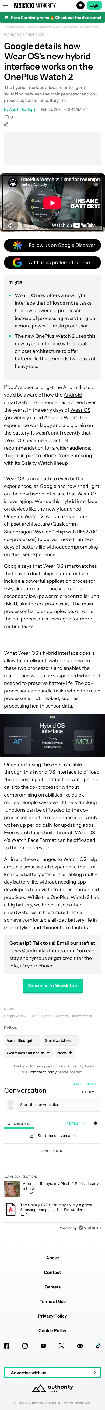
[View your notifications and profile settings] (95, 1123)
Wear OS (80, 410)
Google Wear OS (16, 1016)
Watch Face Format (33, 840)
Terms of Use (53, 1301)
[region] (52, 1157)
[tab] (19, 1123)
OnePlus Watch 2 (23, 516)
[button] (52, 5)
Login (94, 5)
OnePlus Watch (56, 1016)
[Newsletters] (80, 1346)
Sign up (91, 1083)
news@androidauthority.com (41, 951)
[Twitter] (61, 1346)
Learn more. (91, 27)
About (52, 1257)
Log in (78, 1083)
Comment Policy (42, 1072)
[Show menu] (5, 5)
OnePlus (36, 1016)
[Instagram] (25, 1346)
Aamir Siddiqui (22, 109)
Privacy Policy (52, 1316)
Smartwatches (81, 1016)
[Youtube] (43, 1346)
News (9, 1009)
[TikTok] (98, 1346)
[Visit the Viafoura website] (89, 1227)
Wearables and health (25, 35)
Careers (53, 1287)
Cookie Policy (52, 1330)
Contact (52, 1272)
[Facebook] (6, 1346)
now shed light (82, 486)
